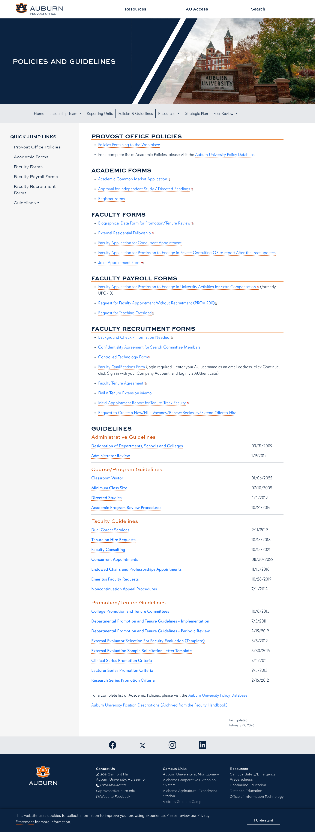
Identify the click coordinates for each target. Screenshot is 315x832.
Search (258, 9)
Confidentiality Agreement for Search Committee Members (149, 347)
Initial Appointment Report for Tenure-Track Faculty (142, 403)
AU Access (197, 9)
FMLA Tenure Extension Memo (125, 393)
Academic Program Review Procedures (126, 507)
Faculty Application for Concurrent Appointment (140, 242)
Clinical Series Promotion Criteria (121, 660)
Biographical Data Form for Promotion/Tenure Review (144, 223)
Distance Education (246, 791)
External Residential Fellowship (125, 233)
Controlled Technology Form (123, 357)
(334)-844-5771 (113, 785)
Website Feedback (115, 796)
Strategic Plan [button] (196, 113)
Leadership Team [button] (64, 113)
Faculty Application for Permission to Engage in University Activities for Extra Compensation (177, 286)
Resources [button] (167, 113)
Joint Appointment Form (119, 262)
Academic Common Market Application (132, 179)
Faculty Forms (28, 166)
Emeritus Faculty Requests (115, 579)
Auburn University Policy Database (224, 154)
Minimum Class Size (109, 488)
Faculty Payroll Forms (36, 176)
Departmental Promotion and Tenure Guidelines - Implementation (150, 621)
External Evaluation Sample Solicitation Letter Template (141, 650)
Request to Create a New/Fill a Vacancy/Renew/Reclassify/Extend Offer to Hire (167, 412)
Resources (135, 9)
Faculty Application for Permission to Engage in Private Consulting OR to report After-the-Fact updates (187, 252)
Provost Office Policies (37, 147)
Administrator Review (110, 455)
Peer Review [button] (223, 113)
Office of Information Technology (257, 796)
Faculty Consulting (108, 549)
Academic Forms (31, 157)
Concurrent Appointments (114, 559)
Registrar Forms (111, 198)
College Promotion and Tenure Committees (130, 611)
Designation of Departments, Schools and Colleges (137, 446)
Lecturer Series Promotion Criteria (122, 670)
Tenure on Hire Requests (113, 539)
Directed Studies (106, 497)
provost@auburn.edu (117, 791)
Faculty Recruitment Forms (35, 189)
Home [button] (39, 113)
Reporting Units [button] (100, 113)
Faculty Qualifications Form (121, 367)
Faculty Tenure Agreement (120, 383)
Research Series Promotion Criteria (123, 680)
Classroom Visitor (107, 478)
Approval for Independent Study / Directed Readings (144, 189)
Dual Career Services (110, 530)
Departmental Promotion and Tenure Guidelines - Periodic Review (150, 631)
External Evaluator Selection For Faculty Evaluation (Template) (148, 640)
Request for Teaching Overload (125, 313)
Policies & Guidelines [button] (135, 113)
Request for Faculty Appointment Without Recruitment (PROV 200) (156, 303)
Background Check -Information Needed (134, 337)
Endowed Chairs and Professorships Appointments (136, 569)
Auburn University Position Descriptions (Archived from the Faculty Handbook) (159, 705)
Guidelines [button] (25, 202)
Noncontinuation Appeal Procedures (124, 589)
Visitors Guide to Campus (184, 801)
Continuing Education (248, 785)
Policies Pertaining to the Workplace (129, 144)
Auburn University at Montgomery (191, 774)
